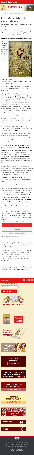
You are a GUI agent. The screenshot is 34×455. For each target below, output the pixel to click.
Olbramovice (9, 446)
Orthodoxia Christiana (9, 2)
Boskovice (26, 444)
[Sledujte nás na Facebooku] (24, 280)
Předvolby (17, 229)
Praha (5, 444)
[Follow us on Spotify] (32, 280)
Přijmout (17, 225)
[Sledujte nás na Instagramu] (26, 280)
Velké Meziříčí (19, 444)
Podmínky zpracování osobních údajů (17, 233)
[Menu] (32, 2)
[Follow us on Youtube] (29, 280)
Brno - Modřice (18, 446)
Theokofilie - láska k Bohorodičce (12, 13)
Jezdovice (11, 444)
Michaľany (25, 446)
